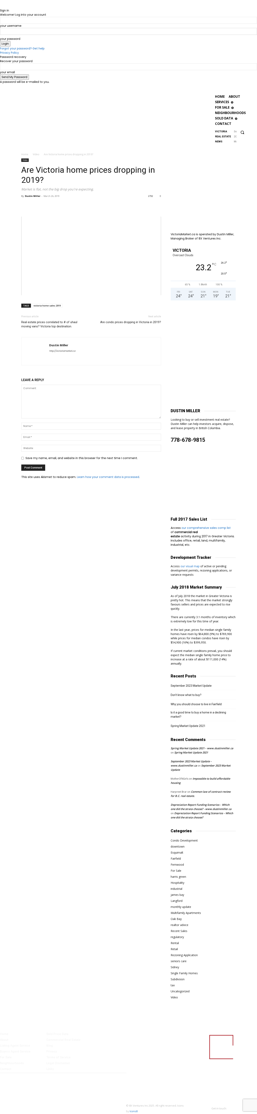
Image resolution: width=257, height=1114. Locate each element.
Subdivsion (178, 979)
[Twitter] (217, 87)
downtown (178, 846)
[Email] (62, 205)
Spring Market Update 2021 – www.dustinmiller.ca (202, 748)
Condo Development (184, 840)
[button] (242, 132)
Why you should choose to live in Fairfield (196, 704)
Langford (177, 901)
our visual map (190, 566)
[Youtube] (222, 87)
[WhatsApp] (44, 205)
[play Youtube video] (91, 256)
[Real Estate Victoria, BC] (200, 119)
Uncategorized (180, 991)
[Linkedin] (53, 205)
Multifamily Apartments (186, 913)
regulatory (177, 937)
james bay (177, 895)
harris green (178, 877)
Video (36, 154)
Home (24, 154)
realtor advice (179, 925)
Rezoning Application (184, 955)
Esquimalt (177, 852)
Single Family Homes (184, 973)
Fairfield (176, 858)
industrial (176, 889)
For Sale (176, 870)
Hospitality (177, 883)
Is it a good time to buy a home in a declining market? (198, 714)
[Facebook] (206, 87)
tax (173, 985)
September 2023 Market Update (191, 685)
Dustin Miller (32, 195)
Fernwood (177, 864)
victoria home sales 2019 (47, 305)
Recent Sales (179, 931)
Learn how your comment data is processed (108, 477)
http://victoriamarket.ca (62, 350)
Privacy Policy (9, 53)
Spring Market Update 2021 (188, 726)
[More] (71, 205)
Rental (175, 943)
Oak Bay (176, 919)
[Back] (1, 6)
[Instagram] (211, 87)
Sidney (175, 967)
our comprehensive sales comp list (207, 528)
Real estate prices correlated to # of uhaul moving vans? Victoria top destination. (49, 324)
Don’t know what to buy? (186, 695)
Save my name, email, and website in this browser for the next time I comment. (81, 458)
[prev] (235, 134)
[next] (235, 139)
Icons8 (134, 1111)
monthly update (181, 907)
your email (7, 72)
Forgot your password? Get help (22, 48)
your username (10, 26)
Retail (174, 949)
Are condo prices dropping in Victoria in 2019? (130, 322)
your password (10, 39)
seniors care (179, 961)
